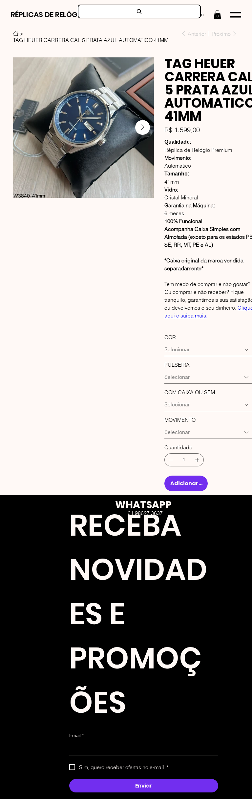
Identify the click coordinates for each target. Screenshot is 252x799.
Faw (154, 543)
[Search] (139, 11)
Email (76, 735)
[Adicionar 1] (197, 459)
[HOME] (15, 33)
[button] (217, 14)
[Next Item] (142, 127)
